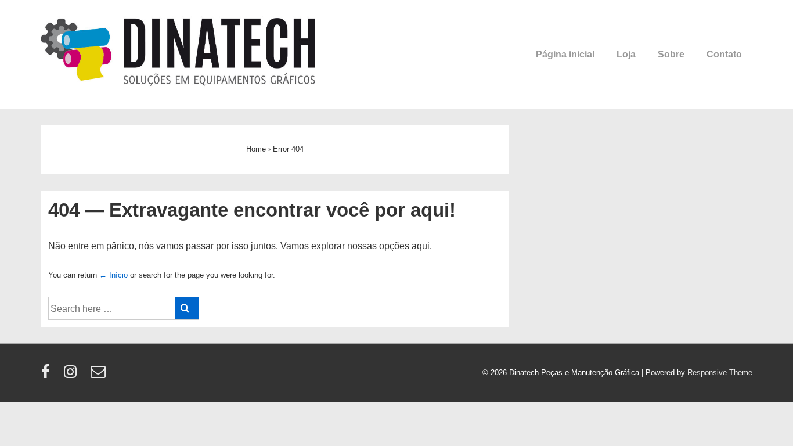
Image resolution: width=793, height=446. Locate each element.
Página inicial (565, 54)
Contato (724, 54)
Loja (626, 54)
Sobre (671, 54)
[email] (100, 375)
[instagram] (73, 375)
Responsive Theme (719, 372)
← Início (113, 275)
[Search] (187, 308)
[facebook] (48, 375)
